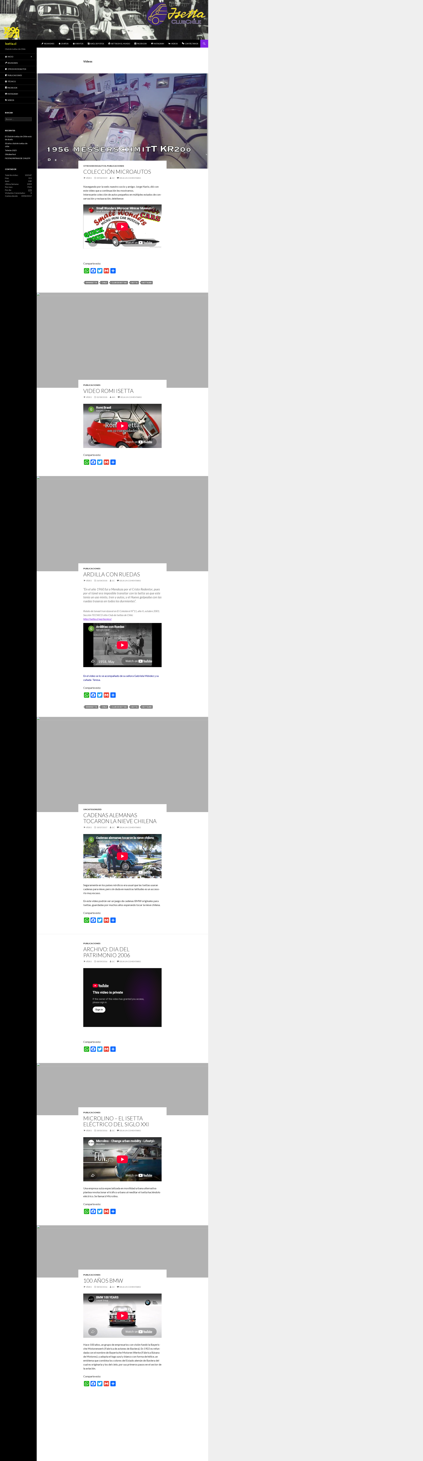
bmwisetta (91, 282)
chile (104, 282)
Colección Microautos (117, 171)
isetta (134, 282)
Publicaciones (115, 166)
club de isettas (119, 282)
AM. (113, 397)
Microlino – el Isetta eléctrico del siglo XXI (116, 1121)
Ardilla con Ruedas (111, 574)
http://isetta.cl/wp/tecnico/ (97, 618)
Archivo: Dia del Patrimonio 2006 (106, 952)
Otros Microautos (94, 166)
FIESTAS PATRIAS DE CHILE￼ (17, 158)
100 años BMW (103, 1280)
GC (113, 178)
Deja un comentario (130, 178)
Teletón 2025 (11, 150)
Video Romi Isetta (108, 390)
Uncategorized (92, 809)
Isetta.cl (10, 43)
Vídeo (89, 178)
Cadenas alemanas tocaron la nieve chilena (119, 818)
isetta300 (147, 282)
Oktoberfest (10, 154)
